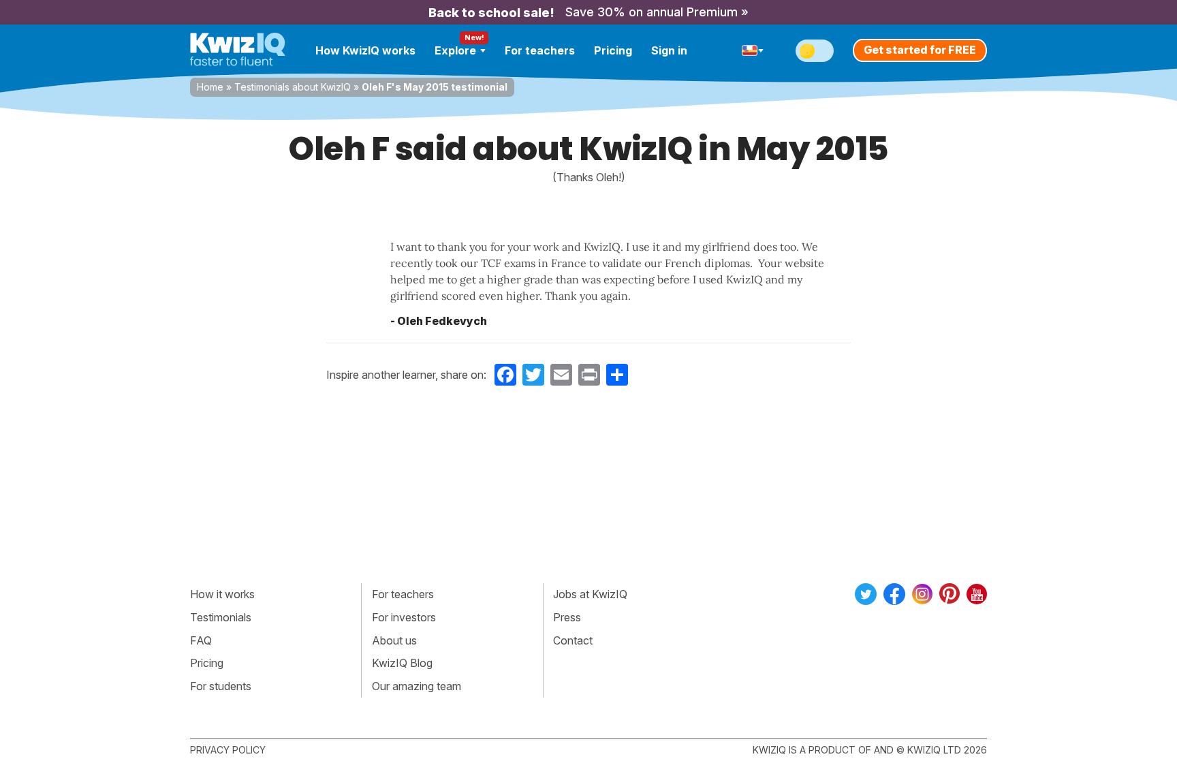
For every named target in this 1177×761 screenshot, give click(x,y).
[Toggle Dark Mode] (815, 51)
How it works (222, 594)
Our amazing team (416, 686)
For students (220, 686)
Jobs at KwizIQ (590, 594)
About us (394, 640)
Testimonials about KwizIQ (292, 87)
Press (567, 617)
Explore (455, 50)
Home (210, 87)
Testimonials (220, 617)
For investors (404, 617)
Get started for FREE (920, 50)
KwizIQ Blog (402, 663)
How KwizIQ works (365, 50)
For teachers (540, 50)
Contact (573, 640)
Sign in (669, 50)
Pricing (613, 50)
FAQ (201, 640)
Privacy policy (228, 750)
